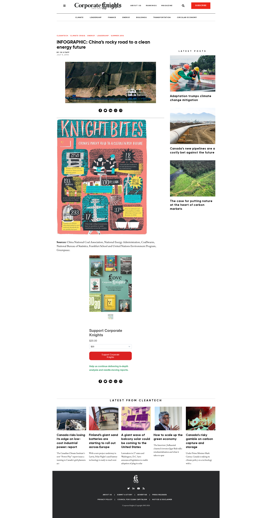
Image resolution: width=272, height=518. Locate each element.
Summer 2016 (117, 36)
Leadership (96, 17)
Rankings (151, 6)
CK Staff (65, 52)
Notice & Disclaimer (162, 499)
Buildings (141, 17)
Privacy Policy (105, 499)
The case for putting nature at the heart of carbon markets (191, 205)
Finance (112, 17)
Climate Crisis (77, 36)
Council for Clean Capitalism (132, 499)
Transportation (162, 17)
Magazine (167, 6)
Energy (126, 17)
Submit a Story (124, 495)
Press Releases (159, 495)
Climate (79, 17)
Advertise (142, 495)
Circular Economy (187, 17)
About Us (135, 6)
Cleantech (62, 36)
